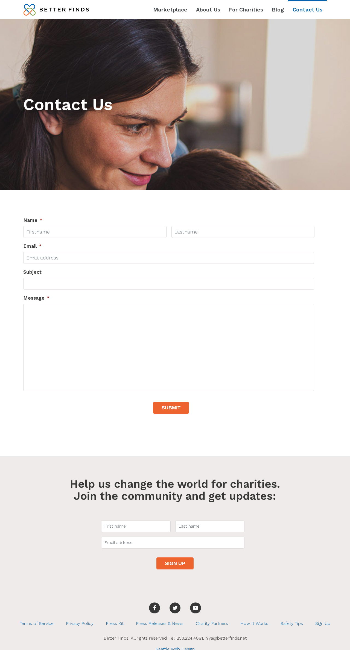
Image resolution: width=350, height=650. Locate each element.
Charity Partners (212, 623)
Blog (278, 9)
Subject (32, 272)
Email (32, 246)
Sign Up (322, 623)
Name (32, 220)
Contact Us (307, 9)
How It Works (254, 623)
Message (36, 298)
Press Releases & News (159, 623)
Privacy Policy (80, 623)
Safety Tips (292, 623)
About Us (208, 9)
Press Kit (115, 623)
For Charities (246, 9)
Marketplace (170, 9)
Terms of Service (37, 623)
